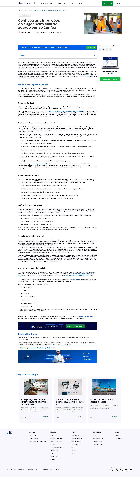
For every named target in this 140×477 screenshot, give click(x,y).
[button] (47, 3)
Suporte (79, 3)
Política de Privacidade (42, 469)
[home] (27, 3)
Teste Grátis (107, 3)
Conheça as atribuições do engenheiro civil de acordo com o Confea (48, 10)
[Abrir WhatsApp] (136, 472)
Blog (25, 10)
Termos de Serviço (54, 469)
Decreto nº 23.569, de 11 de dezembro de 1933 (65, 111)
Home (20, 10)
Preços (71, 3)
